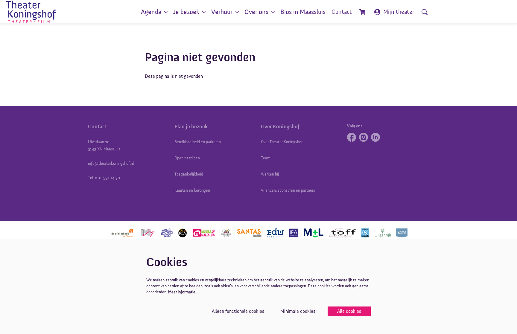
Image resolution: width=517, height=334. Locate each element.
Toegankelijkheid (188, 174)
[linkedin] (375, 137)
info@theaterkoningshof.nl (111, 163)
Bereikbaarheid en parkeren (197, 142)
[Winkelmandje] (363, 11)
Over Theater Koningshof (282, 142)
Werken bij (270, 174)
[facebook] (351, 137)
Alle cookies (349, 311)
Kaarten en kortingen (192, 190)
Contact (342, 11)
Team (265, 158)
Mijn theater (398, 11)
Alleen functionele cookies (238, 311)
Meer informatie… (183, 292)
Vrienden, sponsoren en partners (288, 190)
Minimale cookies (297, 311)
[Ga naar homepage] (35, 12)
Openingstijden (187, 158)
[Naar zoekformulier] (424, 11)
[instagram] (363, 137)
